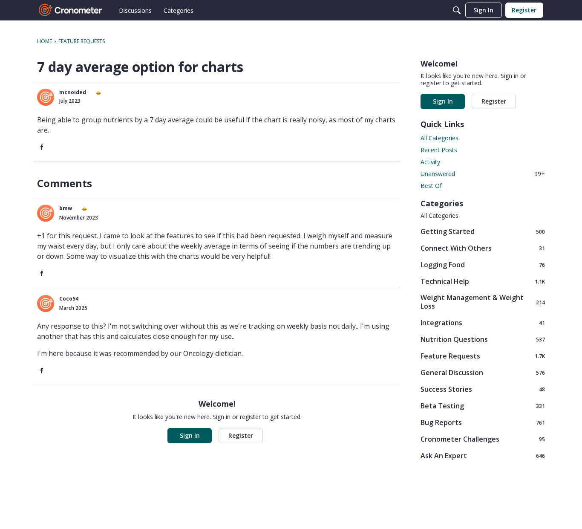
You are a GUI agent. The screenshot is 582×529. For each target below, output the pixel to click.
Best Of (431, 186)
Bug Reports (483, 422)
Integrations (483, 322)
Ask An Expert (483, 455)
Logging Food (483, 264)
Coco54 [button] (68, 298)
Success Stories (483, 388)
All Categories (439, 138)
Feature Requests (483, 355)
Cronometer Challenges (483, 438)
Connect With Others (483, 247)
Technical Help (483, 281)
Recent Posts (439, 150)
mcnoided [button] (72, 92)
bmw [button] (65, 208)
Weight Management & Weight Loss (483, 301)
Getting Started (483, 231)
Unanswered (483, 174)
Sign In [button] (190, 435)
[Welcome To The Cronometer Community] (71, 10)
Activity (430, 162)
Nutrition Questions (483, 339)
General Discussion (483, 372)
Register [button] (240, 435)
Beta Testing (483, 405)
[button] (45, 97)
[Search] (456, 10)
